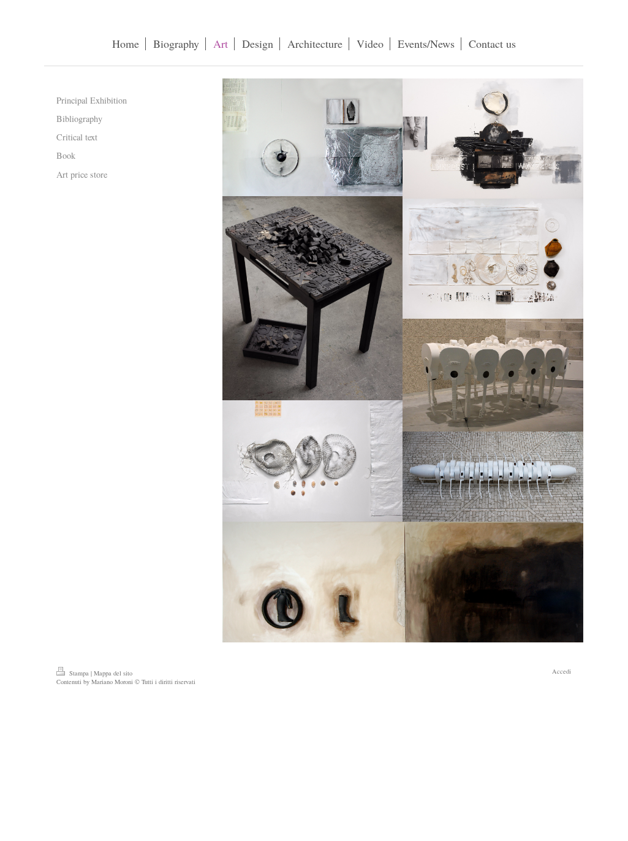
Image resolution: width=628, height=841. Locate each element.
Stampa (79, 673)
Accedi (561, 671)
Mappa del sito (113, 673)
